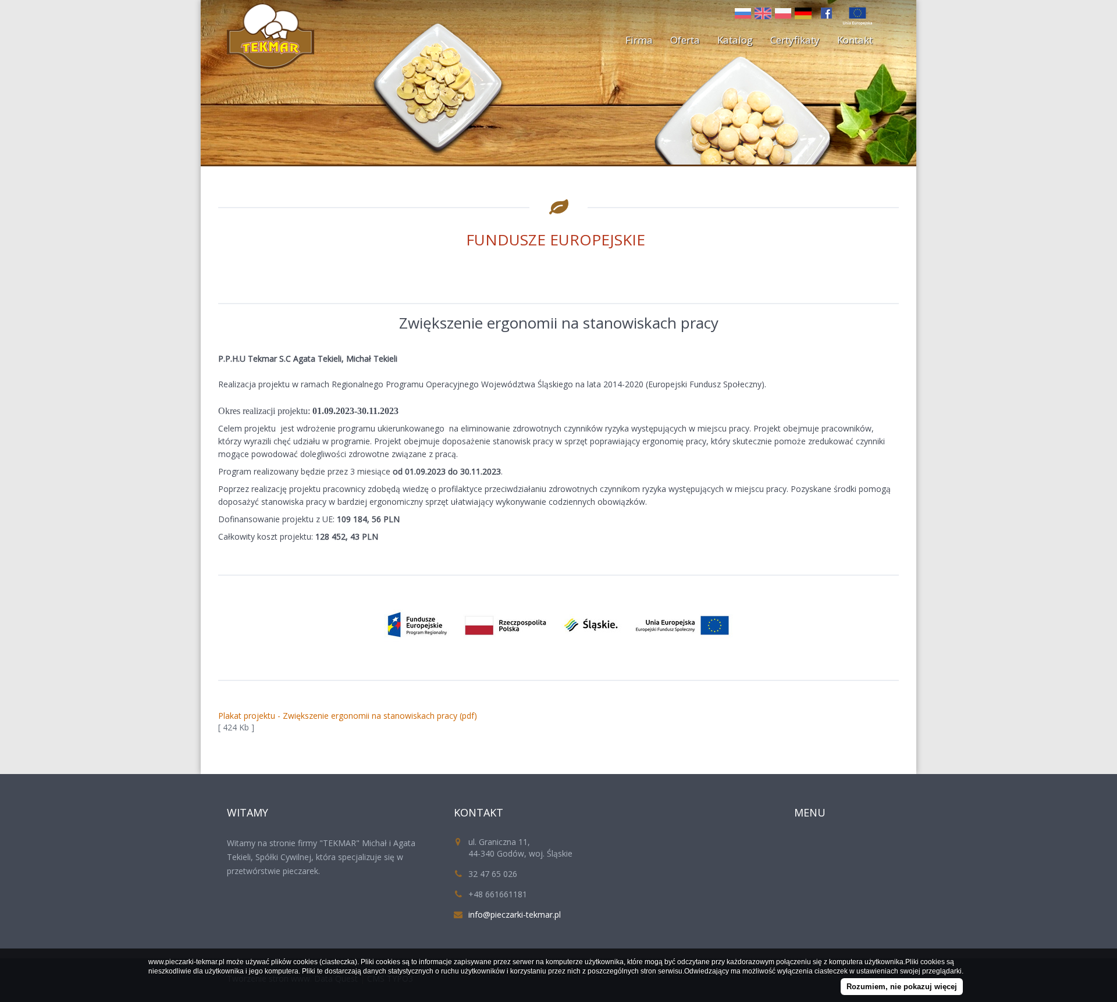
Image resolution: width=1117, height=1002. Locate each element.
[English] (765, 12)
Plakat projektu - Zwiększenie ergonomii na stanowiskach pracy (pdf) (347, 715)
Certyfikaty (795, 40)
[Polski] (785, 12)
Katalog (735, 40)
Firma (639, 40)
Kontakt (855, 40)
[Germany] (805, 12)
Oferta (685, 40)
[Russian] (745, 12)
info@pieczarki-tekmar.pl (514, 914)
